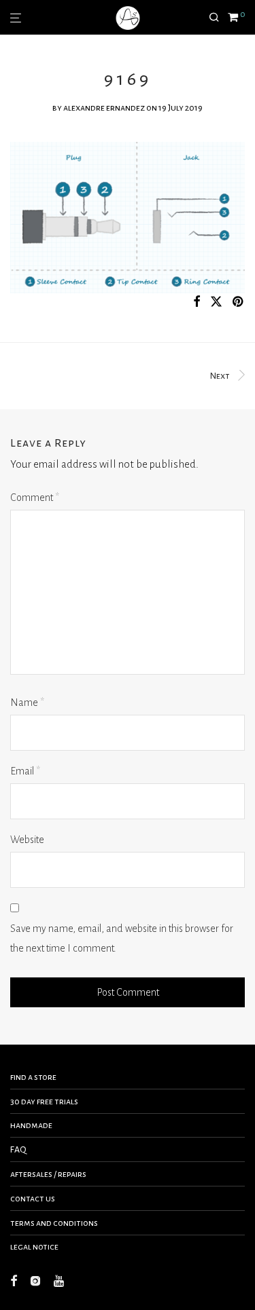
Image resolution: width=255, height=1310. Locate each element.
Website (27, 839)
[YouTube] (60, 1280)
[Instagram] (35, 1280)
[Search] (218, 18)
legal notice (34, 1247)
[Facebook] (13, 1280)
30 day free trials (44, 1101)
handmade (31, 1125)
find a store (33, 1077)
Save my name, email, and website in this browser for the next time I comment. (121, 938)
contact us (32, 1198)
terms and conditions (54, 1223)
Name (27, 702)
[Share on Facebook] (196, 302)
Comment (34, 497)
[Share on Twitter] (216, 302)
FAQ (18, 1150)
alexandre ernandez (104, 108)
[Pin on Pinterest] (239, 302)
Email (25, 771)
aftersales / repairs (48, 1174)
